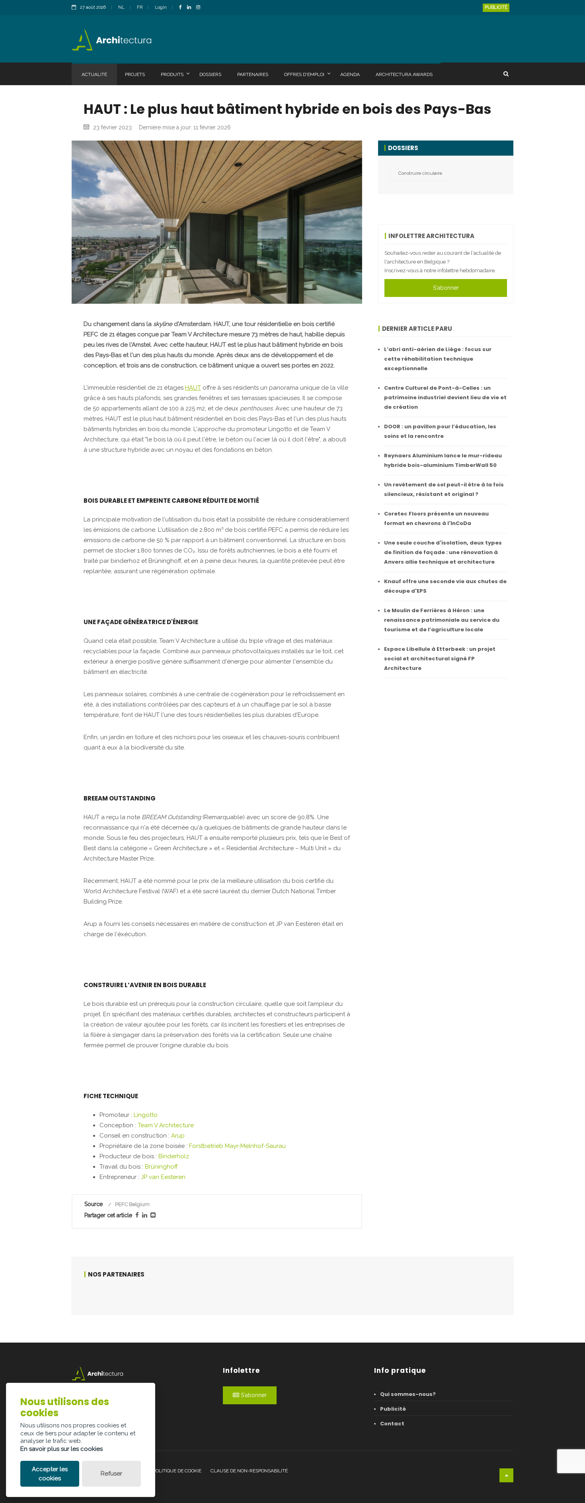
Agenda (350, 74)
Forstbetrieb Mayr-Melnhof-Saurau (237, 1146)
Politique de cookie (177, 1471)
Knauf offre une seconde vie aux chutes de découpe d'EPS (445, 586)
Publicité (496, 7)
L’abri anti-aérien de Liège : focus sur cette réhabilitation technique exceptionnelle (437, 358)
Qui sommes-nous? (408, 1394)
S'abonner (446, 288)
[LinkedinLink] (191, 7)
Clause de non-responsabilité (249, 1471)
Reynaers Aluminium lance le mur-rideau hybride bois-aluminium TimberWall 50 (443, 460)
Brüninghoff (161, 1166)
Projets (135, 74)
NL (121, 7)
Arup (178, 1135)
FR (139, 7)
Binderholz (173, 1156)
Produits (172, 74)
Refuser (111, 1473)
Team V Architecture (166, 1125)
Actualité (94, 74)
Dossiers (210, 74)
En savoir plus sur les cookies (61, 1448)
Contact (392, 1423)
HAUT (193, 387)
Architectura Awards (404, 74)
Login (161, 7)
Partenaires (252, 74)
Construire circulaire (420, 173)
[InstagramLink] (200, 7)
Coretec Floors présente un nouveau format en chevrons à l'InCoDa (436, 518)
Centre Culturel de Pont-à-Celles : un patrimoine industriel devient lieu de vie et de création (445, 397)
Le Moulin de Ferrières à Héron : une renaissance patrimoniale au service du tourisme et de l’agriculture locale (441, 620)
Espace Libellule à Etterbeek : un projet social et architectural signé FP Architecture (439, 658)
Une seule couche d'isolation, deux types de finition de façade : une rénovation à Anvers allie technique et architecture (443, 552)
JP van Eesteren (163, 1177)
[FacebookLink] (182, 7)
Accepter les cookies (50, 1474)
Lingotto (146, 1114)
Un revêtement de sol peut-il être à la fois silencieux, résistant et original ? (444, 489)
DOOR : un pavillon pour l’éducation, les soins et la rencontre (440, 431)
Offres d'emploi (304, 74)
